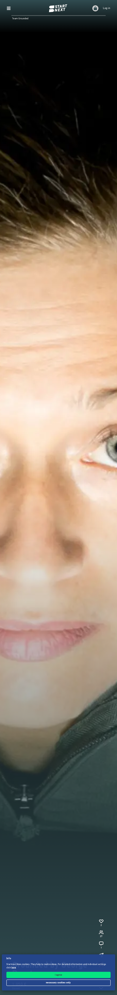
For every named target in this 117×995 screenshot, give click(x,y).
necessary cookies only (58, 983)
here (13, 968)
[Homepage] (58, 8)
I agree (58, 975)
